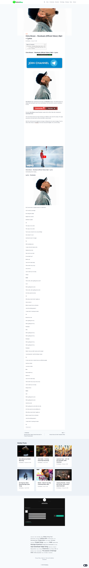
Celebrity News (43, 538)
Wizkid (43, 552)
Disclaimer (44, 559)
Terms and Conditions (49, 558)
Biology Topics (50, 536)
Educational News (34, 540)
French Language (47, 540)
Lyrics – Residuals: (32, 48)
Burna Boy (37, 538)
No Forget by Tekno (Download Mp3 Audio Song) (24, 484)
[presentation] (25, 451)
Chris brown (28, 427)
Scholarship (52, 2)
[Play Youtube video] (44, 156)
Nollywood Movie (33, 548)
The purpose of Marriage (49, 550)
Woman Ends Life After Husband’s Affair (57, 433)
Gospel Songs (39, 542)
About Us (43, 558)
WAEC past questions (37, 552)
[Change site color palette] (85, 565)
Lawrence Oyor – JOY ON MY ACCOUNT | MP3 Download (63, 460)
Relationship (45, 548)
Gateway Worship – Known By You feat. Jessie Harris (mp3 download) (63, 484)
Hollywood (45, 542)
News (47, 2)
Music (71, 2)
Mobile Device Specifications (48, 544)
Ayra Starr (38, 536)
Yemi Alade (46, 552)
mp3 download (35, 546)
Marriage (67, 2)
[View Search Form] (44, 2)
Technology (62, 2)
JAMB (50, 542)
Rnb (55, 548)
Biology (45, 536)
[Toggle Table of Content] (44, 45)
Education (57, 2)
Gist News (53, 540)
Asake (36, 536)
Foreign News (41, 540)
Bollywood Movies (33, 538)
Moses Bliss (55, 544)
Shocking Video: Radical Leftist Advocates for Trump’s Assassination (33, 434)
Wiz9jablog (22, 462)
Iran (47, 542)
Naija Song (44, 546)
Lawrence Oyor (55, 542)
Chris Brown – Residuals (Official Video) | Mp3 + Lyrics (36, 46)
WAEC (32, 552)
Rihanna (52, 548)
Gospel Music (32, 542)
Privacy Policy (38, 558)
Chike (55, 538)
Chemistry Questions (51, 538)
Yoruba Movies (50, 552)
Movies (74, 2)
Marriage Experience (37, 544)
